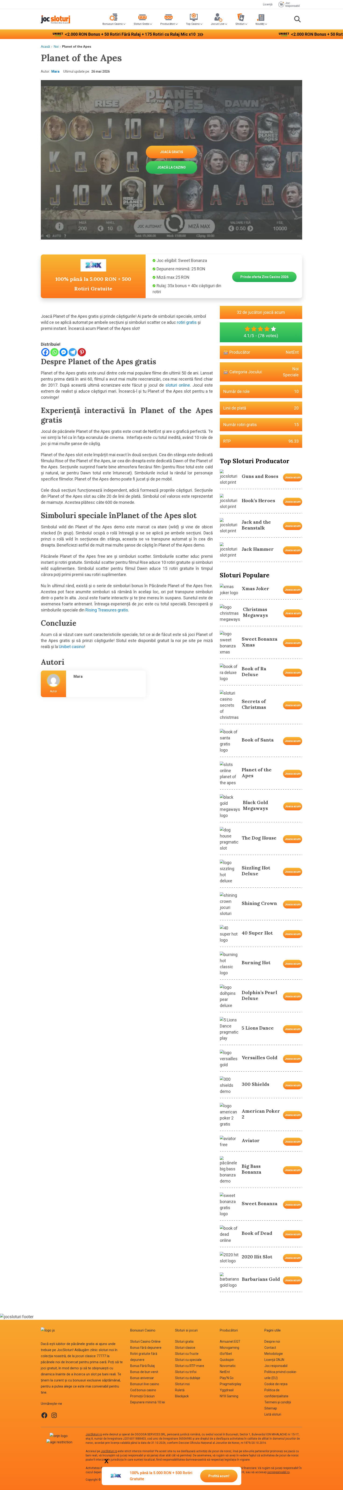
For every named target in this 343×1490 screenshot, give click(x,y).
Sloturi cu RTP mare (189, 1366)
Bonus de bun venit (144, 1372)
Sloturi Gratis (141, 23)
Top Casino (193, 23)
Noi (56, 46)
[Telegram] (73, 352)
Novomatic (228, 1366)
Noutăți (260, 23)
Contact (270, 1347)
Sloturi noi (182, 1384)
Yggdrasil (227, 1390)
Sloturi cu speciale (188, 1360)
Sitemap (270, 1408)
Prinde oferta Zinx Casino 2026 (264, 277)
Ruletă (180, 1390)
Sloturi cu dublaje (187, 1378)
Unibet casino (71, 646)
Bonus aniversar (142, 1378)
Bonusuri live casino (144, 1384)
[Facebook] (45, 352)
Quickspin (227, 1360)
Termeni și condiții (277, 1402)
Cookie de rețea (275, 1384)
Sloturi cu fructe (187, 1354)
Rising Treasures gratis (106, 609)
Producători (167, 23)
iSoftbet (226, 1354)
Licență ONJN (274, 1360)
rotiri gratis (187, 322)
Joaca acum (293, 477)
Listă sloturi (272, 1414)
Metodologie (273, 1354)
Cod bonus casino (143, 1390)
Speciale (291, 374)
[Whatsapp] (54, 352)
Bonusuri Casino (112, 23)
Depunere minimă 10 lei (147, 1402)
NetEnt (292, 352)
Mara (55, 71)
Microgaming (229, 1347)
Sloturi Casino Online (145, 1341)
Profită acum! (218, 1476)
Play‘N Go (227, 1378)
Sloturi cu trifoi (185, 1372)
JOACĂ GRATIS (171, 152)
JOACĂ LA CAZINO (171, 167)
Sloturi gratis (184, 1341)
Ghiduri (240, 23)
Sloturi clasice (185, 1347)
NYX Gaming (229, 1396)
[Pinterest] (82, 352)
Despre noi (272, 1341)
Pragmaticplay (230, 1384)
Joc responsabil (275, 1366)
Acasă (45, 46)
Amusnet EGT (230, 1341)
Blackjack (182, 1396)
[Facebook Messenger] (64, 352)
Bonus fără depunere (145, 1347)
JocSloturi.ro (94, 1434)
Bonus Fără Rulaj (142, 1366)
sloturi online (177, 385)
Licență (268, 4)
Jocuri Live (217, 23)
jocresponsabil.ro (278, 1472)
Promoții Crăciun (142, 1396)
